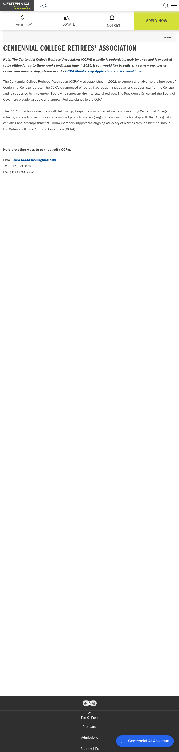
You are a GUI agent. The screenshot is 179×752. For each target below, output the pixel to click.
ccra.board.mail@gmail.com (34, 160)
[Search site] (165, 5)
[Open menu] (167, 37)
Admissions (89, 737)
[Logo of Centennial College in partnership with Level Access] (90, 703)
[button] (67, 20)
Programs (89, 726)
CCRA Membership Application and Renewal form (103, 71)
